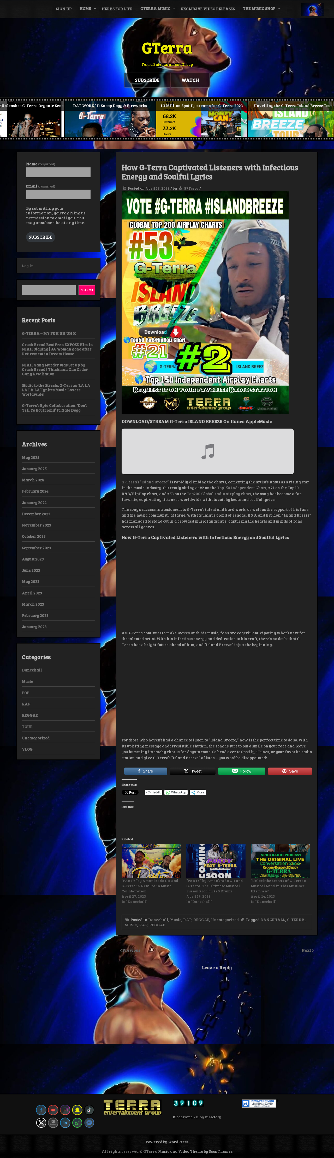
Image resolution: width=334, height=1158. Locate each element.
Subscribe (40, 237)
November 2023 (36, 525)
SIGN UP (63, 8)
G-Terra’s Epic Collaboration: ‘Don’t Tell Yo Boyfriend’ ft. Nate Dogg (54, 407)
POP (25, 692)
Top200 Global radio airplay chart (219, 493)
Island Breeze (154, 481)
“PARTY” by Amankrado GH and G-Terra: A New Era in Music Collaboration (150, 885)
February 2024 (35, 491)
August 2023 (33, 559)
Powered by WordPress (167, 1141)
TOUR (27, 726)
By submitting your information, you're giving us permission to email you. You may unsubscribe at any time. (56, 215)
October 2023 (34, 536)
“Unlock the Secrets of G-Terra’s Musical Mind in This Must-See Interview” (278, 885)
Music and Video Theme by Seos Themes (195, 1151)
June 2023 (31, 570)
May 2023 (30, 581)
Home (85, 8)
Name (40, 164)
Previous (131, 950)
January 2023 (34, 626)
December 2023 (36, 513)
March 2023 (33, 604)
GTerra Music (155, 8)
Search (87, 290)
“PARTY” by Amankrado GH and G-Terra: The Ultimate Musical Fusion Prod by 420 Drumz (214, 885)
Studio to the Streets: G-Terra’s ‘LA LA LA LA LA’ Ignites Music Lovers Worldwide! (56, 390)
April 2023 (32, 592)
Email (40, 186)
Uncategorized (225, 919)
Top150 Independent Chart (241, 487)
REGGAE (201, 919)
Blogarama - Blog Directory (197, 1116)
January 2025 (34, 468)
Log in (28, 265)
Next (307, 950)
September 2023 (36, 547)
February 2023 (35, 615)
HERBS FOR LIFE (117, 8)
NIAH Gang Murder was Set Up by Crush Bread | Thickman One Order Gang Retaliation (55, 369)
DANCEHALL (272, 919)
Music (175, 919)
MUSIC (130, 924)
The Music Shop (259, 8)
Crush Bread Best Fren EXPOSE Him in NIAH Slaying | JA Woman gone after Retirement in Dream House (57, 349)
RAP (187, 919)
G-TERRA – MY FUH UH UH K (49, 333)
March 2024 (33, 479)
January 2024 (34, 502)
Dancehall (158, 919)
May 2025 (30, 457)
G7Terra (191, 188)
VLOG (27, 749)
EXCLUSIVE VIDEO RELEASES (208, 8)
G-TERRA (296, 919)
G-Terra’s (130, 481)
